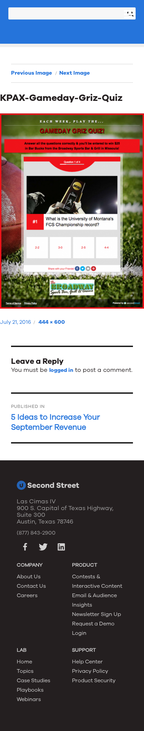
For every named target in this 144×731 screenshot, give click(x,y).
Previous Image (31, 73)
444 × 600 (52, 322)
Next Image (74, 73)
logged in (61, 370)
